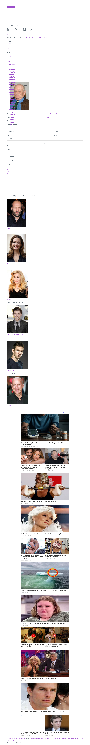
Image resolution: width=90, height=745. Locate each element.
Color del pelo (49, 38)
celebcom (11, 1)
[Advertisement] (45, 184)
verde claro (11, 97)
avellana (11, 74)
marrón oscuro (12, 89)
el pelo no (11, 84)
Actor (9, 34)
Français (31, 738)
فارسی (12, 740)
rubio (10, 97)
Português (63, 738)
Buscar (11, 6)
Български (10, 738)
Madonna (9, 299)
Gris (64, 160)
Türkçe (77, 738)
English (23, 738)
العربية (81, 738)
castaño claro (12, 82)
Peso (30, 38)
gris (9, 87)
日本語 (46, 738)
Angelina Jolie (10, 263)
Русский (73, 738)
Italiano (42, 738)
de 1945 (55, 114)
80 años (48, 117)
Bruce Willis (10, 405)
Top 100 (11, 16)
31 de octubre (49, 114)
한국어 (50, 738)
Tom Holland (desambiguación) (15, 334)
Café (64, 156)
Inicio (10, 20)
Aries (10, 59)
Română (69, 738)
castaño (11, 79)
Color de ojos (42, 38)
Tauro (10, 62)
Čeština (15, 738)
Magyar (38, 738)
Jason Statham (11, 228)
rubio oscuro (12, 104)
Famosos (11, 11)
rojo (10, 94)
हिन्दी (35, 738)
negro (10, 92)
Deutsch (19, 738)
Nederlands (55, 738)
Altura (27, 38)
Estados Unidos (50, 124)
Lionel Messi (10, 370)
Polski (59, 738)
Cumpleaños (12, 14)
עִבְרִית (8, 740)
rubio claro (11, 102)
